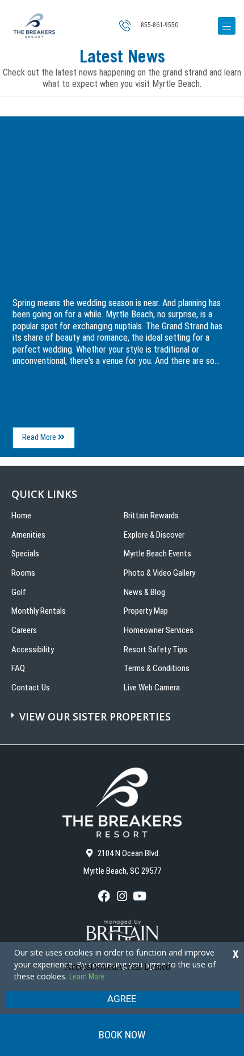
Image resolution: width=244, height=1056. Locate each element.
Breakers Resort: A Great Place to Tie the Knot (112, 273)
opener (226, 26)
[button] (123, 711)
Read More (48, 440)
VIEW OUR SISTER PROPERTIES (95, 716)
